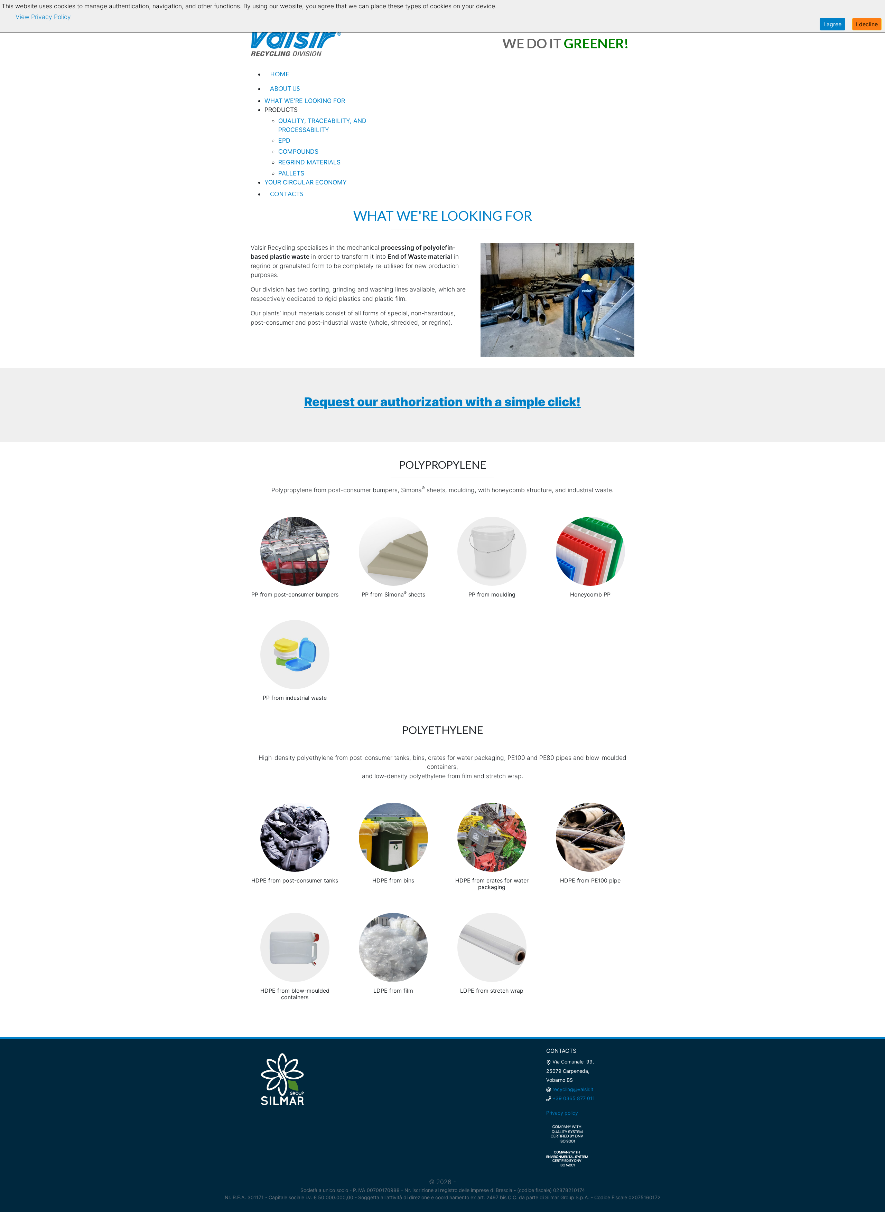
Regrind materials (309, 162)
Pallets (291, 173)
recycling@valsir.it (572, 1089)
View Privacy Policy (43, 16)
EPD (284, 140)
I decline (867, 24)
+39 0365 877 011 (573, 1098)
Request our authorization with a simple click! (442, 401)
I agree (832, 24)
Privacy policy (562, 1113)
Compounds (298, 151)
